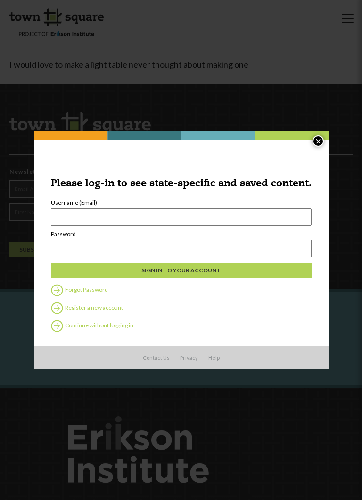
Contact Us (156, 357)
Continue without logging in (98, 325)
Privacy (189, 357)
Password (63, 234)
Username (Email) (74, 203)
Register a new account (93, 307)
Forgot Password (86, 289)
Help (214, 357)
